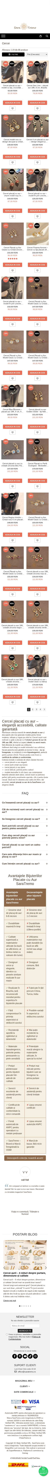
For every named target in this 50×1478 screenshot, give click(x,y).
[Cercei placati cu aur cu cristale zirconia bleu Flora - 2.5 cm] (12, 450)
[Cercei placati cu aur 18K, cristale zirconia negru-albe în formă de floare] (12, 612)
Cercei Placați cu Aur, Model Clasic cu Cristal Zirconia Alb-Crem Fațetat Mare (37, 518)
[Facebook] (14, 1356)
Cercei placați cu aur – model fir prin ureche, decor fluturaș (12, 302)
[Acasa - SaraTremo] (25, 26)
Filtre (14, 54)
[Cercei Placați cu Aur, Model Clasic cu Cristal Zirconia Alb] (12, 342)
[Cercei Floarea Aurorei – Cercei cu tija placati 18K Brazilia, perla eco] (37, 234)
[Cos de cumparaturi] (40, 36)
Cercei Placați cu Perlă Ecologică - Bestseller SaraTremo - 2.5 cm (37, 464)
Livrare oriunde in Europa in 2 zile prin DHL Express (18, 1468)
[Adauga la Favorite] (12, 108)
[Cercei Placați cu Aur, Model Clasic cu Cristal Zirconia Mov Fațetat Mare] (12, 558)
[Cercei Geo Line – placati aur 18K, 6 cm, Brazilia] (37, 72)
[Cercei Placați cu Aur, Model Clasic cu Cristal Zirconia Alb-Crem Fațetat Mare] (37, 504)
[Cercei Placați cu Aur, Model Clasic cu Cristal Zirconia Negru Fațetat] (37, 288)
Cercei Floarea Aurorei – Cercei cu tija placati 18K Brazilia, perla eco (37, 248)
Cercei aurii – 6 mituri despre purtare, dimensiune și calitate (24, 1274)
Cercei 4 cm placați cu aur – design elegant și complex (38, 140)
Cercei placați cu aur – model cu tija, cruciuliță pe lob (12, 86)
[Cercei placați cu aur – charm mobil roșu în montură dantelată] (12, 180)
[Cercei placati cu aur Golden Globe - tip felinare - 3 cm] (37, 396)
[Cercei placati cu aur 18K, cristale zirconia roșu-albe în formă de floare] (37, 558)
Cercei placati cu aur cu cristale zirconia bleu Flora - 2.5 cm (12, 464)
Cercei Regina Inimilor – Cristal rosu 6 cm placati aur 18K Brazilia (12, 518)
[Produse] (3, 37)
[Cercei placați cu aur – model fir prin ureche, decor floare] (37, 180)
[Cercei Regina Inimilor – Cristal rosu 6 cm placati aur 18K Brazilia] (12, 504)
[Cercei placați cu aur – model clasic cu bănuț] (37, 665)
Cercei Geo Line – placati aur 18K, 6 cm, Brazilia (37, 86)
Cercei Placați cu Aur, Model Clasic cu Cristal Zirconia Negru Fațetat (37, 302)
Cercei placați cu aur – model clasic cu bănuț (37, 680)
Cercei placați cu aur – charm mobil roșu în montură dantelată (12, 194)
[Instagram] (35, 1356)
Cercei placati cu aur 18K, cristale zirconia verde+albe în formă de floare (12, 680)
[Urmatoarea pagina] (44, 709)
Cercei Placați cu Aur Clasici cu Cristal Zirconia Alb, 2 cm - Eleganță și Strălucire (12, 248)
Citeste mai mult (9, 1301)
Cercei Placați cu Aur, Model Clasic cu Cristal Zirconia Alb (12, 356)
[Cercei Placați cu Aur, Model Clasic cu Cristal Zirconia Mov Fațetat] (37, 342)
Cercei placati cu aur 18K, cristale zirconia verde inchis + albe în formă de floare (37, 626)
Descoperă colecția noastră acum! (25, 1158)
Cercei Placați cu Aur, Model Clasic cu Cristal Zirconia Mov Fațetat (37, 356)
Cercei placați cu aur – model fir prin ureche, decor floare (37, 194)
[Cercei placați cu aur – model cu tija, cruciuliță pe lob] (12, 72)
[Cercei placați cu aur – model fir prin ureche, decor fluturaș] (12, 288)
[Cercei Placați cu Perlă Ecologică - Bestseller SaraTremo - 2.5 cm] (37, 450)
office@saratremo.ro (26, 1372)
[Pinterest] (19, 1356)
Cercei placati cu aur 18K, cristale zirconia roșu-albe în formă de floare (37, 572)
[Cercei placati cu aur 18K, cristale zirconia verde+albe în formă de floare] (12, 665)
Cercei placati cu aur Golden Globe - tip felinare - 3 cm (37, 410)
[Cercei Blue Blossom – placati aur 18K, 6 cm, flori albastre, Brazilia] (12, 396)
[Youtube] (25, 1356)
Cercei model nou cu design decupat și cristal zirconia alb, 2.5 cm (12, 140)
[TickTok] (30, 1356)
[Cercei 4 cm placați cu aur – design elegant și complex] (37, 126)
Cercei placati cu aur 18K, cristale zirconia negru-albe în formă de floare (12, 626)
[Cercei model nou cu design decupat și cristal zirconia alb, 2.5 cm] (12, 126)
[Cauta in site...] (47, 36)
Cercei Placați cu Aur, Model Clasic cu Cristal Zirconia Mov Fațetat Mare (12, 572)
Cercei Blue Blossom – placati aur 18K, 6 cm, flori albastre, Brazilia (12, 410)
